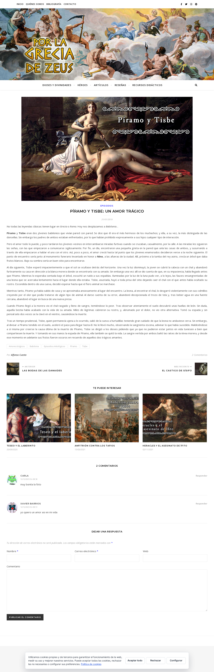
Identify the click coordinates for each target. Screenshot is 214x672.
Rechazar (155, 660)
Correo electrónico (86, 551)
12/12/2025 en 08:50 (28, 479)
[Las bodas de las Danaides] (13, 369)
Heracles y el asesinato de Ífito (165, 445)
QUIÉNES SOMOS (35, 4)
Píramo (73, 346)
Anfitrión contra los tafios (95, 445)
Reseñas (120, 85)
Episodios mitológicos (54, 346)
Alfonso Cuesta (18, 354)
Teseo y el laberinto (21, 445)
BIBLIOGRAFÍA (53, 4)
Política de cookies (91, 664)
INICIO (20, 4)
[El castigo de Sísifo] (201, 369)
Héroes (83, 85)
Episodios (106, 205)
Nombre (12, 551)
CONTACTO (70, 4)
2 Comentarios (199, 354)
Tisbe (84, 346)
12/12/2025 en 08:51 (28, 507)
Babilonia (34, 346)
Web (145, 551)
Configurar (176, 660)
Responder (201, 475)
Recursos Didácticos (147, 85)
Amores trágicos (17, 346)
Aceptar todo (135, 660)
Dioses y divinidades (56, 85)
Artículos (101, 85)
